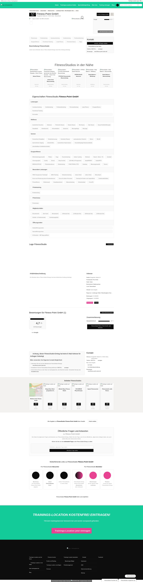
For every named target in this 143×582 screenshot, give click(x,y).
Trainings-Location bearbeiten (71, 557)
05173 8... (93, 49)
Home (56, 5)
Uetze (91, 282)
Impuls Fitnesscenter (93, 389)
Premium (110, 64)
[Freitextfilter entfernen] (138, 5)
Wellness (34, 119)
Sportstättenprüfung (84, 5)
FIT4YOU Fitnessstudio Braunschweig (64, 77)
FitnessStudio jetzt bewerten (101, 326)
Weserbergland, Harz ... (107, 292)
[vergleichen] (31, 23)
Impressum (83, 561)
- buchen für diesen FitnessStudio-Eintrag (107, 483)
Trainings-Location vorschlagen (53, 565)
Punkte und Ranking (51, 561)
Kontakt (96, 302)
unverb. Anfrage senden (103, 14)
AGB (82, 565)
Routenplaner (110, 244)
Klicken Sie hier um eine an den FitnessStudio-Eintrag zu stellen (72, 441)
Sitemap (83, 573)
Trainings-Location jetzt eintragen (72, 531)
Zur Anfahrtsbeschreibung (94, 367)
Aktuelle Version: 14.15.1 (85, 580)
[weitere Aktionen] (112, 14)
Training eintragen (104, 5)
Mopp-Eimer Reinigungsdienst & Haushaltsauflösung (50, 390)
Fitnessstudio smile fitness (107, 389)
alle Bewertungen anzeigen (106, 31)
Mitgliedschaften (37, 208)
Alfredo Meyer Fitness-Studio (64, 389)
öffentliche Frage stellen (72, 450)
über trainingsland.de (34, 568)
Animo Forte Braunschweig (50, 80)
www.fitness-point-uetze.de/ (100, 51)
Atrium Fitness (36, 76)
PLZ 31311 (95, 279)
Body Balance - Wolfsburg (92, 75)
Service (33, 134)
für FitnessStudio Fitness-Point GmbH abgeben (36, 484)
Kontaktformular (35, 371)
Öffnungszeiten (37, 222)
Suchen (141, 5)
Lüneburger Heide (96, 292)
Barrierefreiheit (131, 576)
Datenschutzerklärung (86, 569)
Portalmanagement (68, 565)
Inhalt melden (92, 421)
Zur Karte (90, 364)
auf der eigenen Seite (93, 483)
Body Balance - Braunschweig (106, 75)
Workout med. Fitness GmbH (35, 399)
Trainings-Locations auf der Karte (35, 558)
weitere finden (50, 483)
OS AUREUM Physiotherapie (78, 389)
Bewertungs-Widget (69, 561)
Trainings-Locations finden (68, 5)
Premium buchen (52, 557)
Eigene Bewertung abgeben (107, 312)
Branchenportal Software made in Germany (61, 580)
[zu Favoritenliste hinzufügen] (31, 19)
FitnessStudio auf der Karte (94, 46)
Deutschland (93, 286)
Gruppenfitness (36, 151)
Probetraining (36, 187)
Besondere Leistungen (39, 169)
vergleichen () (128, 580)
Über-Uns (94, 5)
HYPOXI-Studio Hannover (78, 75)
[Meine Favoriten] (117, 5)
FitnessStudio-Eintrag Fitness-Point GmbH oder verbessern (79, 484)
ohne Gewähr (81, 421)
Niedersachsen (96, 284)
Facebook (100, 557)
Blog (113, 5)
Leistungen (34, 102)
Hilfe (140, 0)
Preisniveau (36, 198)
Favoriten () (110, 580)
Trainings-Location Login (133, 0)
